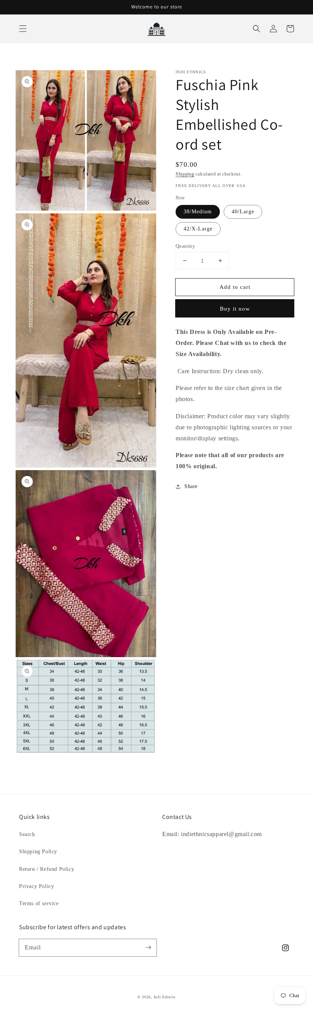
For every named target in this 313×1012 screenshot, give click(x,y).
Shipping (185, 174)
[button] (23, 28)
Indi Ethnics (165, 997)
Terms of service (39, 903)
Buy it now (235, 309)
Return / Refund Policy (46, 869)
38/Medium (198, 211)
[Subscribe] (148, 947)
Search (27, 834)
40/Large (243, 211)
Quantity (185, 246)
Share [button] (191, 486)
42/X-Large (198, 229)
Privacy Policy (36, 886)
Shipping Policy (38, 851)
